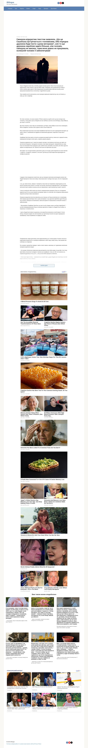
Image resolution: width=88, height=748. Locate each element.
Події (39, 8)
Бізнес (28, 8)
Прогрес (46, 8)
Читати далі (44, 265)
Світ (16, 8)
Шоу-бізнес (54, 8)
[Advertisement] (44, 22)
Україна (22, 8)
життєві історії (37, 53)
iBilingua (10, 2)
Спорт (34, 8)
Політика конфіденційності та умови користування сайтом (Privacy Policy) (24, 743)
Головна (10, 8)
